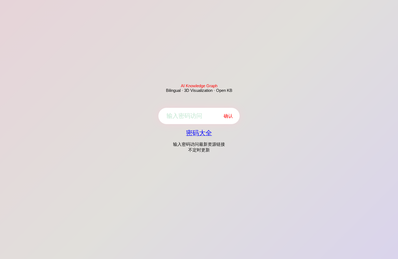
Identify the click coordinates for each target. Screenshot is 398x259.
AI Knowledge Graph (199, 85)
